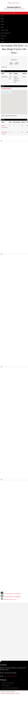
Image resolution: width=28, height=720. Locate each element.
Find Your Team (4, 30)
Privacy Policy (5, 685)
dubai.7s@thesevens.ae (10, 676)
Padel (2, 27)
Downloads (3, 36)
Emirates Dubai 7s (14, 7)
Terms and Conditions (8, 683)
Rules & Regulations (5, 33)
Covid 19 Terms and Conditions (10, 688)
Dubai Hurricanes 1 (4, 127)
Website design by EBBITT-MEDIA (10, 693)
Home (2, 15)
